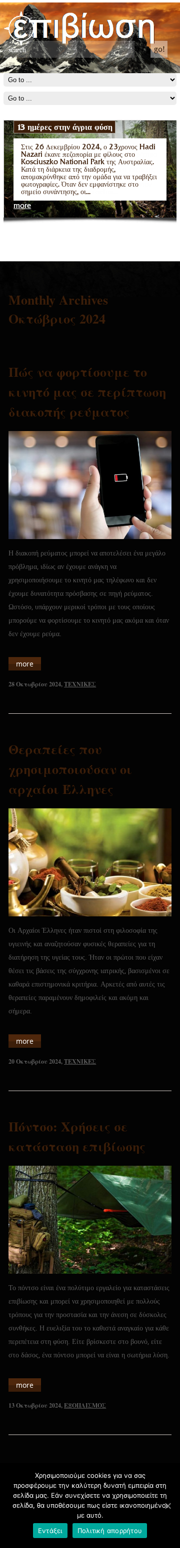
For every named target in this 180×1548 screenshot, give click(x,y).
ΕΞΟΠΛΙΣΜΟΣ (85, 1405)
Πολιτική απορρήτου (110, 1531)
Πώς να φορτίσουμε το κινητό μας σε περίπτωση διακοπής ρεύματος (87, 391)
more (22, 206)
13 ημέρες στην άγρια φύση (64, 127)
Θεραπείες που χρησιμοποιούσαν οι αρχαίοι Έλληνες (70, 769)
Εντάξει (50, 1531)
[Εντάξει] (167, 1506)
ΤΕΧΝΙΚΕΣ (80, 684)
